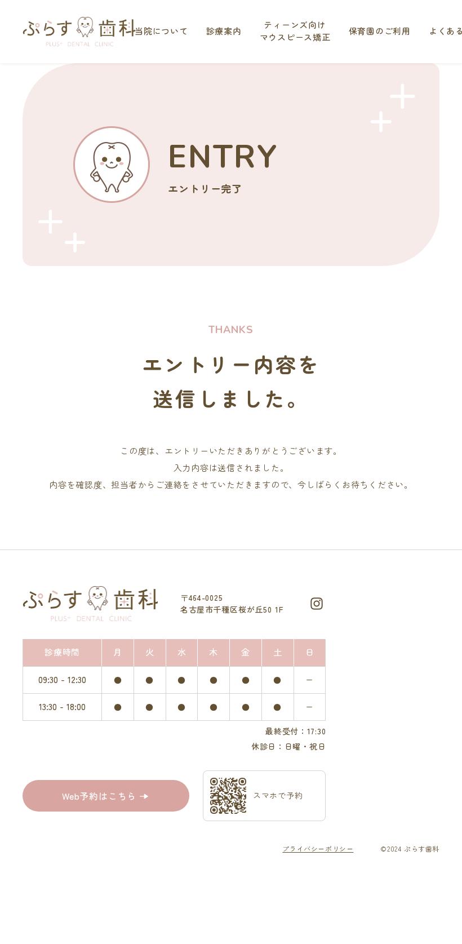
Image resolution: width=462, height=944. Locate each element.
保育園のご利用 (380, 31)
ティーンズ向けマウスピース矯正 (295, 31)
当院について (161, 31)
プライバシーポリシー (317, 848)
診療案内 (224, 31)
